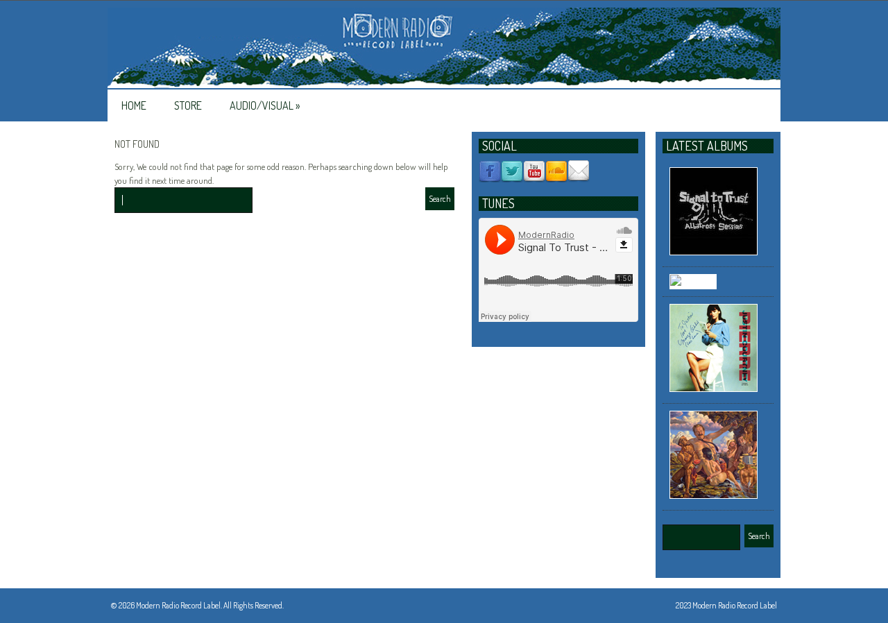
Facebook (490, 171)
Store (188, 105)
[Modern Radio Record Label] (444, 48)
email (578, 171)
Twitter (512, 171)
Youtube (534, 171)
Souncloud (556, 171)
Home (133, 105)
